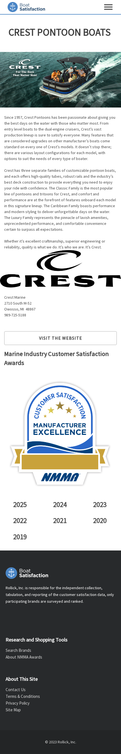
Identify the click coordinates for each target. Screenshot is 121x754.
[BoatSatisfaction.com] (60, 573)
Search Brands (18, 650)
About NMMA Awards (24, 657)
